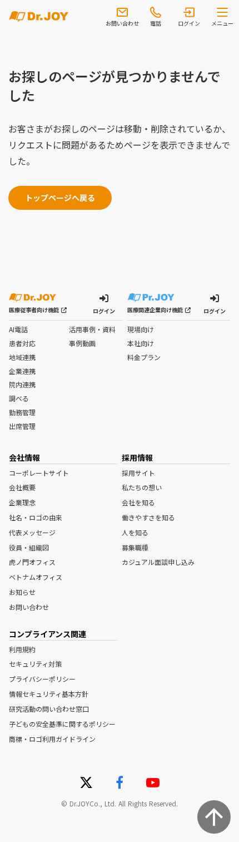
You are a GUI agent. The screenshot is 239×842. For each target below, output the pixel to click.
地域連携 (22, 357)
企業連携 (22, 371)
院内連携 (22, 384)
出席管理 (22, 426)
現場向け (140, 329)
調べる (19, 398)
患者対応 (22, 343)
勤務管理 (22, 412)
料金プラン (144, 357)
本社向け (140, 343)
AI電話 (18, 329)
